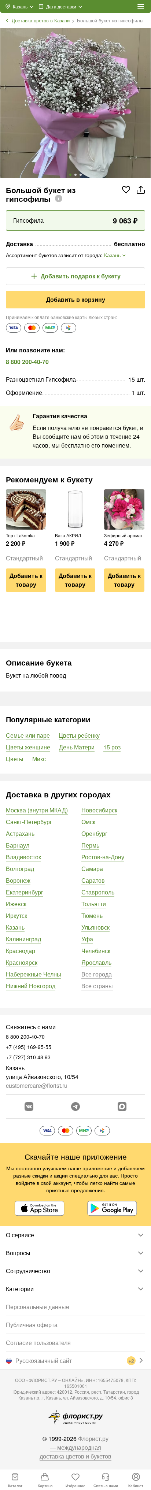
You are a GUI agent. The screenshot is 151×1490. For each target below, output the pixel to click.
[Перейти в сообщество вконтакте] (29, 1106)
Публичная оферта (32, 1324)
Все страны (97, 986)
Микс (39, 759)
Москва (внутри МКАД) (37, 810)
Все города (96, 974)
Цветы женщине (28, 747)
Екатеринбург (24, 892)
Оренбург (94, 833)
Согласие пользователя (38, 1342)
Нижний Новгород (30, 986)
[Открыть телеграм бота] (75, 1106)
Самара (92, 868)
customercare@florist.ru (36, 1085)
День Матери (77, 747)
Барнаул (17, 845)
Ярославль (96, 962)
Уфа (87, 939)
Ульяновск (95, 927)
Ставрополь (97, 892)
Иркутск (16, 915)
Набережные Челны (33, 974)
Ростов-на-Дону (102, 857)
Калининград (23, 939)
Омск (88, 822)
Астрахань (20, 833)
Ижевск (16, 904)
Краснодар (20, 950)
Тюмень (92, 915)
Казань (15, 927)
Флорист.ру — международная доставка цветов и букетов (75, 1447)
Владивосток (23, 857)
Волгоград (20, 868)
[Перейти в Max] (122, 1106)
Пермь (90, 845)
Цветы (14, 759)
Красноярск (21, 962)
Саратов (93, 880)
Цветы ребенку (79, 735)
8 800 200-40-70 (27, 361)
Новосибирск (99, 810)
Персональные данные (37, 1306)
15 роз (112, 747)
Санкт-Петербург (29, 822)
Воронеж (18, 880)
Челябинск (95, 950)
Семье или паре (28, 735)
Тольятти (93, 904)
